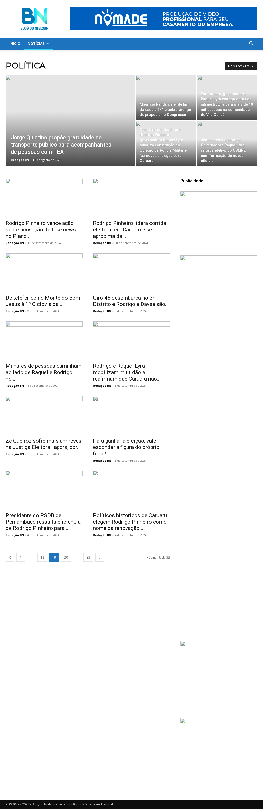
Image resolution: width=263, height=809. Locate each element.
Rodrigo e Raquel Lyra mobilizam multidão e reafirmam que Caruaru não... (127, 372)
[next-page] (99, 557)
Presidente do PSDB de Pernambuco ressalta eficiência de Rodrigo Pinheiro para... (43, 521)
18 (42, 557)
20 (66, 557)
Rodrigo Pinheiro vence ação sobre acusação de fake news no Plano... (41, 229)
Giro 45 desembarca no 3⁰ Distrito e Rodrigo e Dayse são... (131, 301)
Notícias (36, 43)
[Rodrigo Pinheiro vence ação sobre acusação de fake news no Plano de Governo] (44, 198)
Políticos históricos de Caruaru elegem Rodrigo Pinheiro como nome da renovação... (130, 521)
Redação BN (20, 160)
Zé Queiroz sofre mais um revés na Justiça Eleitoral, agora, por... (43, 444)
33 (88, 557)
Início (14, 43)
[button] (251, 44)
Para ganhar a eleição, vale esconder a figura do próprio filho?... (126, 447)
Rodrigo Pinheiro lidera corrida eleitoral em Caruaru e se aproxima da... (129, 229)
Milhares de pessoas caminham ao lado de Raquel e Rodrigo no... (43, 372)
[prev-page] (10, 557)
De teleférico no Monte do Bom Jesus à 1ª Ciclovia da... (43, 301)
